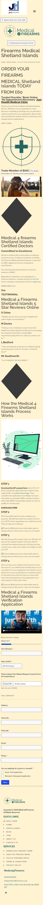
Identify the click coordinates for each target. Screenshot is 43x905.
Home (3, 62)
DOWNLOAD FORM (9, 508)
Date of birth (6, 661)
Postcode (5, 730)
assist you (37, 282)
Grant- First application (13, 772)
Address (4, 705)
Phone (4, 756)
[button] (34, 11)
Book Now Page (22, 493)
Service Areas (11, 62)
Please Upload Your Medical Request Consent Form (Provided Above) (21, 676)
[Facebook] (6, 893)
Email (4, 743)
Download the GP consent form (14, 488)
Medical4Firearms (26, 810)
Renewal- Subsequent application (17, 776)
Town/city (5, 718)
